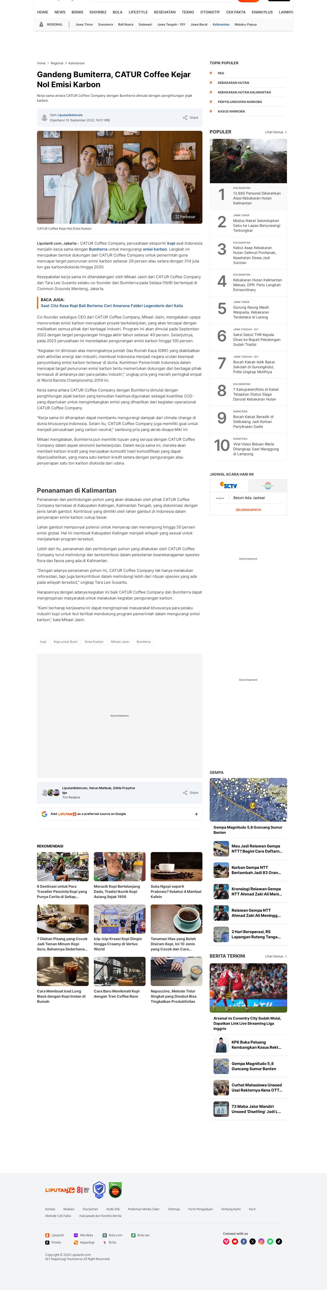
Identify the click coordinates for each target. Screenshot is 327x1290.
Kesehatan (165, 12)
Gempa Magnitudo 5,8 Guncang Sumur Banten (248, 830)
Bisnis (77, 12)
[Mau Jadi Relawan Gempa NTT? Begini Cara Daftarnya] (221, 848)
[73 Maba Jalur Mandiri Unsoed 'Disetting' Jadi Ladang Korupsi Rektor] (221, 1109)
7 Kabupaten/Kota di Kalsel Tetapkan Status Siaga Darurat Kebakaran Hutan (256, 394)
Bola (118, 12)
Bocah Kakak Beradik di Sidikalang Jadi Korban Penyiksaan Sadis (253, 421)
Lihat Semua (274, 132)
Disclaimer (90, 1209)
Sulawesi (145, 24)
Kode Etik (113, 1209)
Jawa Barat (199, 24)
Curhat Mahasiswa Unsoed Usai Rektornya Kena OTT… (257, 1088)
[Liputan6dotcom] (44, 117)
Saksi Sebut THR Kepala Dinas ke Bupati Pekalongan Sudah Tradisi (256, 339)
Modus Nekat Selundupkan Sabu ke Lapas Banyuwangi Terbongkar (256, 225)
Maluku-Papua (246, 24)
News (60, 12)
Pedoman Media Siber (144, 1209)
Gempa (217, 772)
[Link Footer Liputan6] (67, 1190)
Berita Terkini (227, 956)
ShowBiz (98, 12)
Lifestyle (138, 12)
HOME (42, 12)
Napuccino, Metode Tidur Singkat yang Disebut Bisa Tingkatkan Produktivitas (173, 996)
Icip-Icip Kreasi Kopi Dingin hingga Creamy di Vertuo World (118, 943)
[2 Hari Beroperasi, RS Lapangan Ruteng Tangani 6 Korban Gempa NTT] (221, 934)
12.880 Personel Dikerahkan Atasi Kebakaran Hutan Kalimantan (257, 198)
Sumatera (105, 24)
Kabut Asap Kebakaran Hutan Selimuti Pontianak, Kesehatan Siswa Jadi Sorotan (254, 255)
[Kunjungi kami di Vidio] (226, 1241)
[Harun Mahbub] (51, 793)
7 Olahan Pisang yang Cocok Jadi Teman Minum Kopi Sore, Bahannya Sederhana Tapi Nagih (62, 944)
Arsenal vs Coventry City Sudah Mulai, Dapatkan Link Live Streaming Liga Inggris (247, 1023)
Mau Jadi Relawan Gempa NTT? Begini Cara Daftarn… (257, 849)
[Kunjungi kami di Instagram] (261, 1241)
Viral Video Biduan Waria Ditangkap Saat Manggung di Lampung (256, 449)
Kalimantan (221, 24)
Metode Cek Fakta (58, 1216)
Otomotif (210, 12)
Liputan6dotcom (70, 115)
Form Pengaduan (200, 1209)
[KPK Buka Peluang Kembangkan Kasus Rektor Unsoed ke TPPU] (221, 1045)
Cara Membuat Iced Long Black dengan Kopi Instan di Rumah (61, 996)
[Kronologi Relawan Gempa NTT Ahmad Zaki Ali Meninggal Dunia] (221, 891)
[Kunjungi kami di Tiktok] (279, 1241)
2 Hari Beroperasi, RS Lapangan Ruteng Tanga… (256, 934)
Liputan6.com (81, 1255)
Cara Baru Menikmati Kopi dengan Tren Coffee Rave (117, 993)
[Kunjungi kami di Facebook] (244, 1241)
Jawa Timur (84, 24)
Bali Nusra (125, 24)
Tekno (188, 12)
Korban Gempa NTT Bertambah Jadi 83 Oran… (256, 870)
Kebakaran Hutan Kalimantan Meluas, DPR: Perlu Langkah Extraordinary (257, 285)
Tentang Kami (231, 1209)
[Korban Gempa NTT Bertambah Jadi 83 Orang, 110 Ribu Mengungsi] (221, 870)
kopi (171, 243)
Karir (252, 1209)
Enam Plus (262, 12)
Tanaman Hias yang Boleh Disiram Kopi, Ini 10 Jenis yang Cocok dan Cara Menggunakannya (173, 944)
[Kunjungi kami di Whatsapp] (270, 1241)
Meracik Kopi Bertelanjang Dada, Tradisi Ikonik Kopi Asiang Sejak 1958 (117, 891)
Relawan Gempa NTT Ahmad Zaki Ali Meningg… (256, 913)
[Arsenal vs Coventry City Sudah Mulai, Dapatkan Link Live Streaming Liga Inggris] (248, 988)
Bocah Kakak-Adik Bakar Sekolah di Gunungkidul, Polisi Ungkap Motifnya (254, 367)
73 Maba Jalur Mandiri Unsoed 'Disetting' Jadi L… (256, 1109)
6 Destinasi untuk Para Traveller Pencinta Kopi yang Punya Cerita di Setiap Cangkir (62, 891)
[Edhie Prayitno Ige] (56, 793)
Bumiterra (98, 249)
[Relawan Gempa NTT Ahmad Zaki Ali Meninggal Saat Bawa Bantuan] (221, 913)
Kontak (50, 1209)
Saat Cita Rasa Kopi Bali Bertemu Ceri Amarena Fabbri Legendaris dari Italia (112, 305)
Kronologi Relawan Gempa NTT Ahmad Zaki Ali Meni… (257, 891)
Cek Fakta (236, 12)
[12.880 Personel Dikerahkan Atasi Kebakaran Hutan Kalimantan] (248, 161)
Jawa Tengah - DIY (171, 24)
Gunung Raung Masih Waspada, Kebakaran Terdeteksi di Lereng (251, 312)
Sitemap (174, 1209)
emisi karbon (155, 249)
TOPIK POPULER (224, 63)
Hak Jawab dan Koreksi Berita (100, 1216)
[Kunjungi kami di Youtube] (235, 1241)
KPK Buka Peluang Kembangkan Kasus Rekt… (257, 1045)
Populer (220, 131)
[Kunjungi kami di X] (252, 1241)
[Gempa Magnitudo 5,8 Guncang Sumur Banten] (248, 800)
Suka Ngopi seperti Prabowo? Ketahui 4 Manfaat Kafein (176, 891)
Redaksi (68, 1209)
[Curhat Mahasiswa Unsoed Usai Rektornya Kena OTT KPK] (221, 1087)
